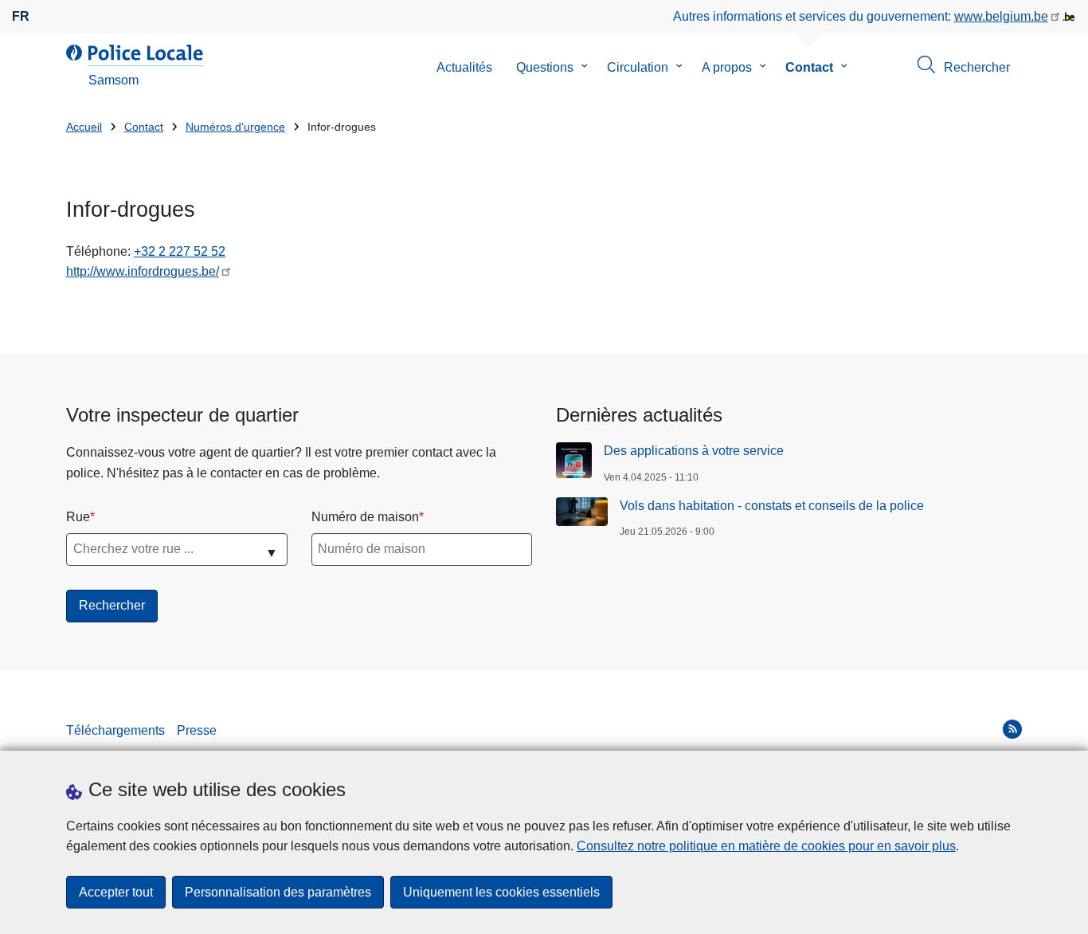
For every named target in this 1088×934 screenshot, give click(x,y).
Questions (544, 67)
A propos (727, 67)
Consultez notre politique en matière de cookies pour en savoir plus (766, 846)
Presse (197, 730)
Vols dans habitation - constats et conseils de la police (772, 505)
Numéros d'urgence (235, 127)
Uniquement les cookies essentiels (501, 892)
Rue (78, 517)
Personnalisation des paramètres (278, 892)
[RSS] (1012, 729)
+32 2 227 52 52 (179, 251)
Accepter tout (116, 892)
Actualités (464, 67)
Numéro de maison (365, 517)
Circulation (637, 67)
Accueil (84, 127)
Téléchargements (115, 730)
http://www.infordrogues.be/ (142, 271)
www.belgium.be (1001, 16)
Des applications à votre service (694, 450)
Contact (809, 67)
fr (20, 16)
